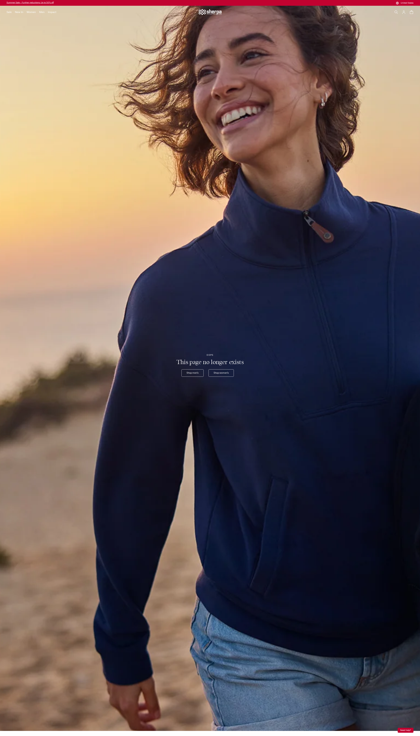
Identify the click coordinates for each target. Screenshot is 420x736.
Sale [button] (9, 12)
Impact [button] (52, 12)
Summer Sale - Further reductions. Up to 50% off (30, 3)
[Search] (396, 12)
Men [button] (42, 12)
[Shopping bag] (411, 12)
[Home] (210, 12)
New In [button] (19, 12)
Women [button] (31, 12)
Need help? (405, 730)
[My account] (403, 12)
